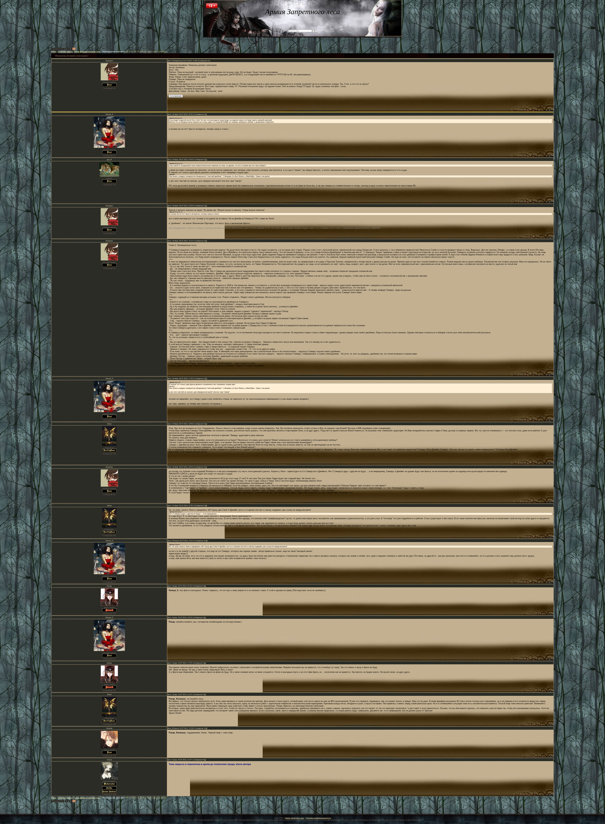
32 (206, 159)
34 (206, 241)
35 (206, 378)
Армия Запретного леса (294, 818)
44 (206, 728)
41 (205, 617)
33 (206, 206)
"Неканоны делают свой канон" (113, 51)
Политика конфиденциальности (318, 818)
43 (205, 694)
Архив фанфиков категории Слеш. (87, 51)
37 (206, 467)
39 (206, 540)
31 (206, 114)
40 (205, 586)
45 (205, 760)
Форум (53, 51)
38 (206, 505)
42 (205, 663)
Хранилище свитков (65, 51)
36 (206, 424)
